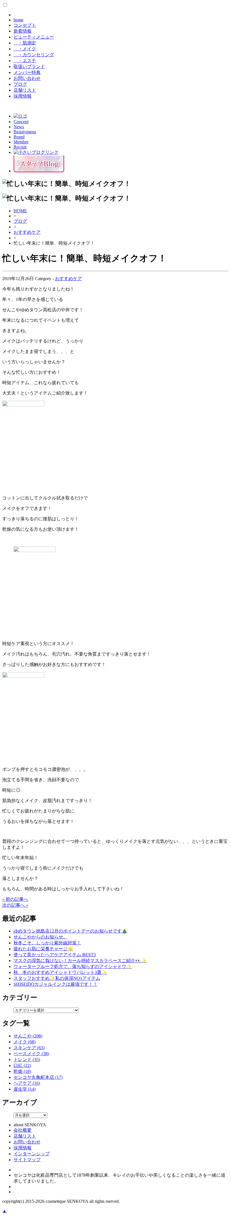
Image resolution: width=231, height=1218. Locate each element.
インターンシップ (32, 1153)
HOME (20, 210)
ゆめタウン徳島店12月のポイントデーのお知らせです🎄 (70, 931)
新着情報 (23, 31)
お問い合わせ (27, 78)
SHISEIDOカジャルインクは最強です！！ (55, 984)
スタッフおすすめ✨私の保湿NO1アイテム (57, 978)
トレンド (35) (27, 1059)
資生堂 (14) (24, 1089)
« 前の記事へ (15, 899)
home (18, 19)
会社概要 (23, 1130)
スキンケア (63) (29, 1047)
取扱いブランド (29, 66)
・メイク (25, 48)
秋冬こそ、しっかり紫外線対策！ (47, 942)
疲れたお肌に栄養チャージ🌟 (43, 948)
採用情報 (23, 96)
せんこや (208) (28, 1036)
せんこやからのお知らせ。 (41, 937)
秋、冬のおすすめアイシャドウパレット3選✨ (60, 972)
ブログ (20, 84)
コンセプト (25, 25)
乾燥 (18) (22, 1071)
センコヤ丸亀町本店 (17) (38, 1077)
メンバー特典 (27, 72)
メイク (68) (24, 1041)
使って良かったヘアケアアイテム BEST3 (55, 954)
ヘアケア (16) (27, 1083)
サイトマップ (27, 1159)
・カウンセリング (34, 54)
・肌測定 (25, 42)
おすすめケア (27, 232)
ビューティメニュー (34, 37)
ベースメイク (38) (31, 1053)
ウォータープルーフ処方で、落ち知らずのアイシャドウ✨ (73, 966)
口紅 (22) (22, 1065)
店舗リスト (25, 90)
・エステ (25, 60)
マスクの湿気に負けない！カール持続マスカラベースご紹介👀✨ (80, 960)
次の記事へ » (15, 905)
